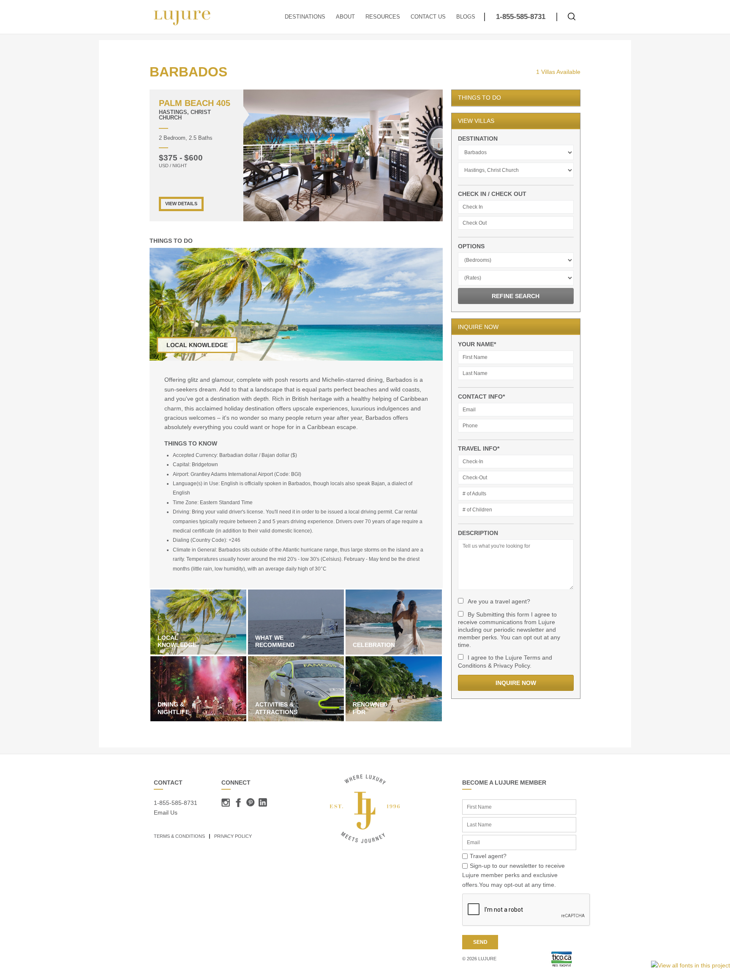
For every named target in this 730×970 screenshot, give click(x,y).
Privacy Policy (233, 836)
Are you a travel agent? (499, 601)
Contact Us (428, 17)
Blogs (465, 17)
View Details (181, 203)
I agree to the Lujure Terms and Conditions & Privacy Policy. (505, 661)
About (345, 17)
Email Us (165, 812)
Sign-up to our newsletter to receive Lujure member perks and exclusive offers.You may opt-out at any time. (513, 875)
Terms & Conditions (179, 836)
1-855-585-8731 (520, 17)
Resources (382, 17)
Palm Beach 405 (194, 103)
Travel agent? (488, 856)
